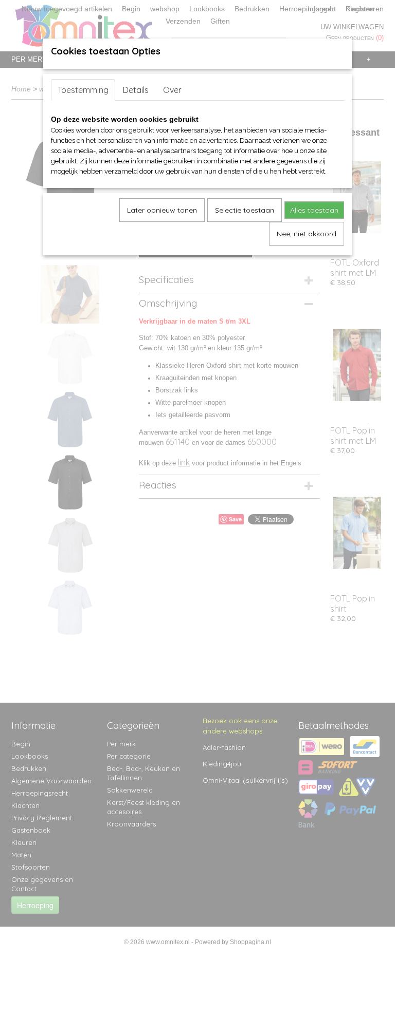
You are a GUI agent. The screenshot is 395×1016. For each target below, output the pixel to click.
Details (136, 90)
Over (172, 90)
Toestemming (83, 90)
